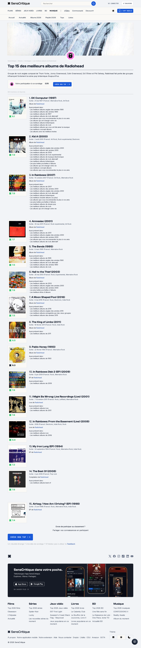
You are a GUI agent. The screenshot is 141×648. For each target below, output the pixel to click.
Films (11, 603)
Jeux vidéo (56, 603)
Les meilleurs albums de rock (40, 125)
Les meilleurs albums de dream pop (43, 204)
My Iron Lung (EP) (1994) (48, 446)
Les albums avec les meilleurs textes (43, 131)
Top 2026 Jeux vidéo (59, 608)
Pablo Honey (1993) (43, 346)
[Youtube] (132, 557)
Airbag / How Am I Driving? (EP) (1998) (56, 503)
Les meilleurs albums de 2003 (41, 283)
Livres (75, 603)
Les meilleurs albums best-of (40, 483)
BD (94, 603)
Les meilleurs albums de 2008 (41, 435)
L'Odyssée (12, 615)
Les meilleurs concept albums (41, 129)
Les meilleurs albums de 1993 (40, 358)
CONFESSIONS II (120, 611)
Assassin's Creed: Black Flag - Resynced (60, 616)
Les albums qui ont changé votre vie (43, 120)
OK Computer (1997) (43, 98)
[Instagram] (118, 557)
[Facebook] (114, 557)
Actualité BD (97, 621)
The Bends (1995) (42, 246)
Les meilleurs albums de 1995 (40, 258)
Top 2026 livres (77, 608)
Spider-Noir (34, 611)
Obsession (12, 611)
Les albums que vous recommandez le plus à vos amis (50, 118)
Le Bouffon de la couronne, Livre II (78, 616)
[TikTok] (123, 557)
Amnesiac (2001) (42, 221)
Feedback (71, 544)
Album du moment (121, 619)
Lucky (31, 615)
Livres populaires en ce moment (81, 622)
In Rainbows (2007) (43, 175)
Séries (33, 603)
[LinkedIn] (127, 557)
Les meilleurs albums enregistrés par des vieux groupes (50, 313)
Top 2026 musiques (121, 608)
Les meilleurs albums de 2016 (40, 309)
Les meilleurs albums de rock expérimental (45, 155)
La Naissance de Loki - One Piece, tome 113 (101, 616)
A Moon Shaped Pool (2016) (48, 297)
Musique (118, 603)
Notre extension (45, 637)
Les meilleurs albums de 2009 (41, 383)
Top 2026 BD (97, 608)
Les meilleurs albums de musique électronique (47, 157)
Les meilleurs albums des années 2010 (44, 315)
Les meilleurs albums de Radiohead (44, 61)
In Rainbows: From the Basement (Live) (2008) (61, 421)
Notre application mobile (27, 637)
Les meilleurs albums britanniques (42, 123)
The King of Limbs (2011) (46, 322)
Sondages (27, 61)
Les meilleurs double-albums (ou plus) (44, 198)
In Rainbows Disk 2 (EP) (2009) (51, 371)
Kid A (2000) (40, 136)
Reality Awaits (119, 615)
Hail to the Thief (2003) (46, 271)
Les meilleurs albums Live (39, 408)
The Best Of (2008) (44, 471)
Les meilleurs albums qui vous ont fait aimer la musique (50, 127)
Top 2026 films (14, 608)
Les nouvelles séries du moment (38, 620)
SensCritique (12, 61)
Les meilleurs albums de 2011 (40, 334)
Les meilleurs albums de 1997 (40, 114)
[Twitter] (110, 557)
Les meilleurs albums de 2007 (41, 187)
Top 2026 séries (35, 608)
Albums (20, 61)
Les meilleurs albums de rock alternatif (44, 116)
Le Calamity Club (78, 611)
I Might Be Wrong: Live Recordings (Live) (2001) (60, 396)
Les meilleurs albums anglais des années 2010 (46, 311)
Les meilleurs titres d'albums (40, 292)
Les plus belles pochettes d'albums (43, 163)
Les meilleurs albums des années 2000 (44, 150)
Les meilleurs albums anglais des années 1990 (47, 109)
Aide (55, 637)
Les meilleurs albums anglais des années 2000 (47, 148)
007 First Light (56, 611)
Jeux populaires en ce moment (59, 622)
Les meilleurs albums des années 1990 (44, 112)
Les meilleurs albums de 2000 (41, 152)
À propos (12, 637)
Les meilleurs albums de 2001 (40, 233)
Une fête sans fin (99, 611)
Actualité (11, 619)
